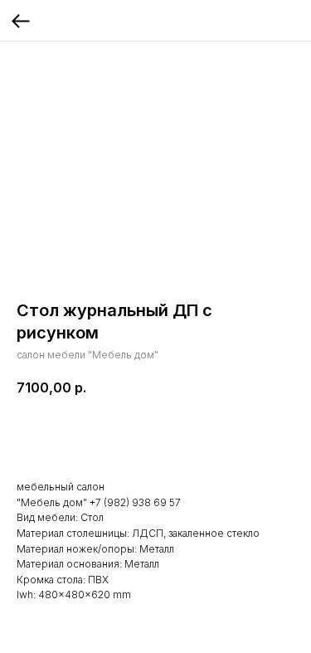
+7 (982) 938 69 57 (135, 502)
